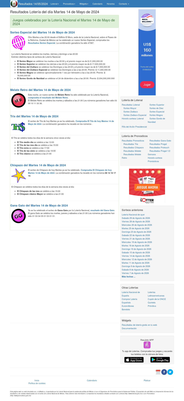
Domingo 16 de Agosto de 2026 (136, 248)
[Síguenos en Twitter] (170, 371)
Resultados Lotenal (131, 104)
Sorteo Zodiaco (130, 111)
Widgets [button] (83, 3)
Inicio (36, 380)
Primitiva (152, 305)
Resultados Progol (157, 143)
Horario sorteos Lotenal (133, 118)
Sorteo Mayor (129, 108)
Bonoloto (126, 309)
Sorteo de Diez (155, 108)
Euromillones (128, 305)
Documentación (129, 328)
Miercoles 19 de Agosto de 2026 (137, 242)
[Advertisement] (64, 253)
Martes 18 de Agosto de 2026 (135, 245)
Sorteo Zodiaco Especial (134, 114)
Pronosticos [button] (68, 3)
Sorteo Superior (156, 104)
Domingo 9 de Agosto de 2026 (136, 266)
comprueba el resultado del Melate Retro (48, 97)
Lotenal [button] (54, 3)
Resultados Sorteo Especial (41, 42)
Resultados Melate (131, 150)
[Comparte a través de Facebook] (164, 371)
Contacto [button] (123, 3)
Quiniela (151, 302)
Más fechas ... (128, 276)
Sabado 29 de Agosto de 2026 (136, 217)
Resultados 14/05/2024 (33, 4)
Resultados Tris (130, 143)
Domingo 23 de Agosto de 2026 (136, 231)
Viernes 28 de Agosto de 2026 (136, 221)
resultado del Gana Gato (102, 210)
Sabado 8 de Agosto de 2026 (135, 269)
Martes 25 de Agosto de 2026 (135, 228)
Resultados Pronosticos (133, 140)
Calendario (97, 3)
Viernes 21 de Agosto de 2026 (136, 238)
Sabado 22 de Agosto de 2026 (136, 235)
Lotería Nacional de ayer (133, 214)
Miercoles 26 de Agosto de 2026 (137, 224)
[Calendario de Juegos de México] (158, 371)
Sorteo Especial (156, 111)
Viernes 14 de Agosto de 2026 (136, 255)
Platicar (147, 380)
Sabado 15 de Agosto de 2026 (136, 252)
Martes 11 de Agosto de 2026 (135, 262)
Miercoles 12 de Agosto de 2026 (137, 259)
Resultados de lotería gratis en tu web (139, 324)
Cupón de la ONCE (157, 298)
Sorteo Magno (155, 114)
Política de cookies (36, 383)
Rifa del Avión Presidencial (134, 126)
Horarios (111, 3)
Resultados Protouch (158, 147)
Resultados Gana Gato (159, 140)
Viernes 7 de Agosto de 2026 (135, 273)
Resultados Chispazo (133, 147)
